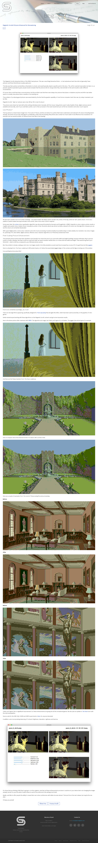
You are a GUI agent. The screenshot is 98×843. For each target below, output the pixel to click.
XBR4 (30, 320)
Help (83, 3)
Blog (77, 3)
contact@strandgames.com (78, 820)
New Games (57, 3)
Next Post (43, 804)
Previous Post (53, 804)
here (39, 716)
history (4, 28)
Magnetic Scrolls (68, 3)
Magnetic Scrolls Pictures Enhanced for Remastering (19, 25)
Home (42, 3)
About (48, 3)
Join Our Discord (92, 3)
